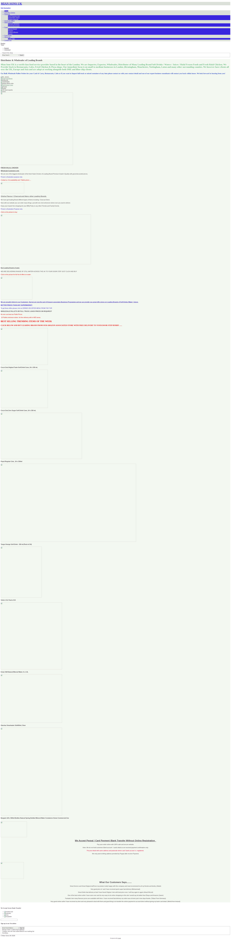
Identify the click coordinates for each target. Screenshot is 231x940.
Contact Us (7, 40)
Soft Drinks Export (13, 26)
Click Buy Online (9, 12)
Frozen (10, 34)
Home (6, 11)
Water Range (8, 22)
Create (119, 938)
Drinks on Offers (9, 21)
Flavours (7, 14)
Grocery (10, 30)
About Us (7, 37)
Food (6, 27)
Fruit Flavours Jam (14, 16)
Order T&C (11, 39)
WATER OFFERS (13, 24)
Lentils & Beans (13, 32)
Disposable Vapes (14, 17)
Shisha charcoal (13, 19)
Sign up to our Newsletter (8, 923)
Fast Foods (8, 35)
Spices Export (12, 29)
